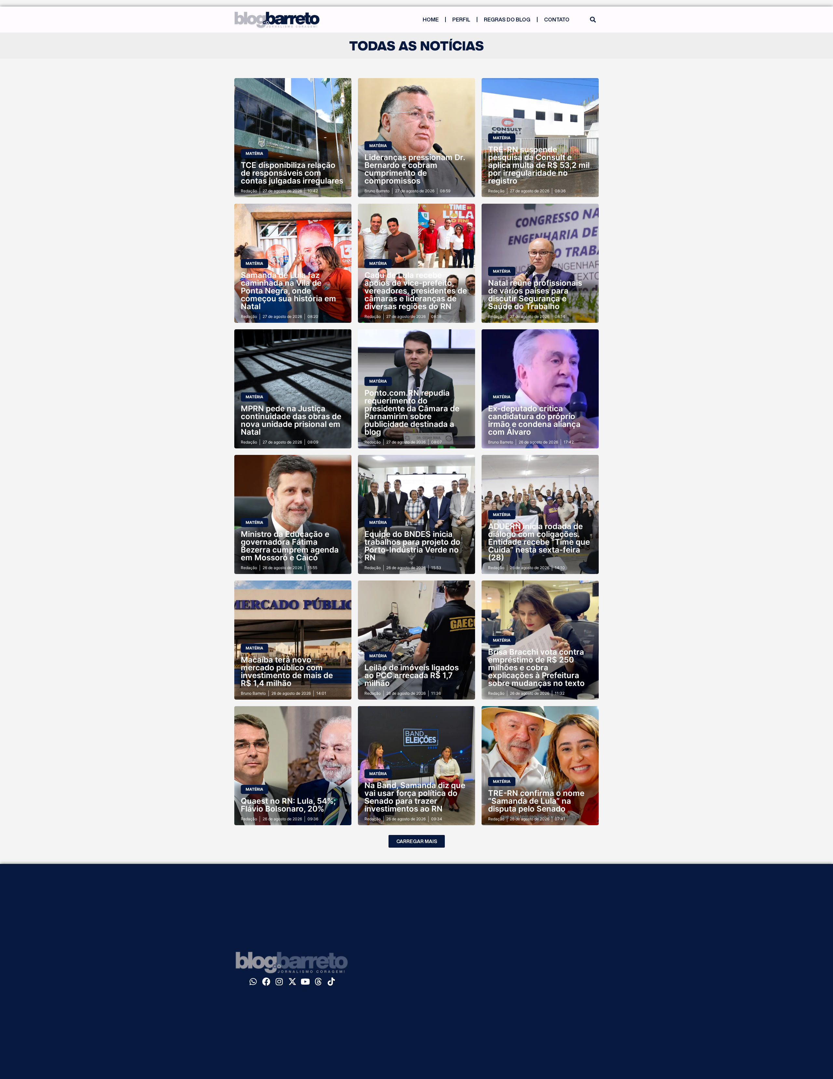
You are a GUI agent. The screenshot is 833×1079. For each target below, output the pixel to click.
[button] (592, 19)
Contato (556, 19)
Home (431, 19)
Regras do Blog (507, 19)
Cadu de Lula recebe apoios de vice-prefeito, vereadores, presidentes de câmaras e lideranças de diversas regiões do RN (415, 290)
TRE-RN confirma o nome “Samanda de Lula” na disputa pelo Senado (536, 800)
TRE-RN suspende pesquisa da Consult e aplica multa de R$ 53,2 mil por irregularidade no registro (539, 165)
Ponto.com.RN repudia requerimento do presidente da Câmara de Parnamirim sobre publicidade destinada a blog (411, 412)
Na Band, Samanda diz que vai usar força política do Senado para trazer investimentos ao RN (414, 797)
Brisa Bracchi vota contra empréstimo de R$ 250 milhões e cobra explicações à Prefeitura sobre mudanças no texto (536, 667)
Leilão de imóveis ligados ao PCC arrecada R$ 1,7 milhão (411, 675)
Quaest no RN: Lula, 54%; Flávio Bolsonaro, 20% (288, 804)
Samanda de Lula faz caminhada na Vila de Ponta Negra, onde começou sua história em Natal (288, 290)
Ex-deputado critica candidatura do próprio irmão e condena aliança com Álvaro (534, 420)
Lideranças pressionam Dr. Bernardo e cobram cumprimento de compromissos (414, 169)
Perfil (461, 19)
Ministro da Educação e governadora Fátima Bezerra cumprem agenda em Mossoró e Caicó (290, 545)
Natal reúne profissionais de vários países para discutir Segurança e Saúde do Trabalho (535, 294)
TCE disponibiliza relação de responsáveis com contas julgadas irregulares (292, 172)
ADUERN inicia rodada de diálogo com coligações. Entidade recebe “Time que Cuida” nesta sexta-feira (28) (539, 542)
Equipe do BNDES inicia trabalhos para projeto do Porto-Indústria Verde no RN (412, 545)
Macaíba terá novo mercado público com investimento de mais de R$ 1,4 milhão (287, 671)
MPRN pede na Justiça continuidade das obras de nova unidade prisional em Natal (291, 420)
